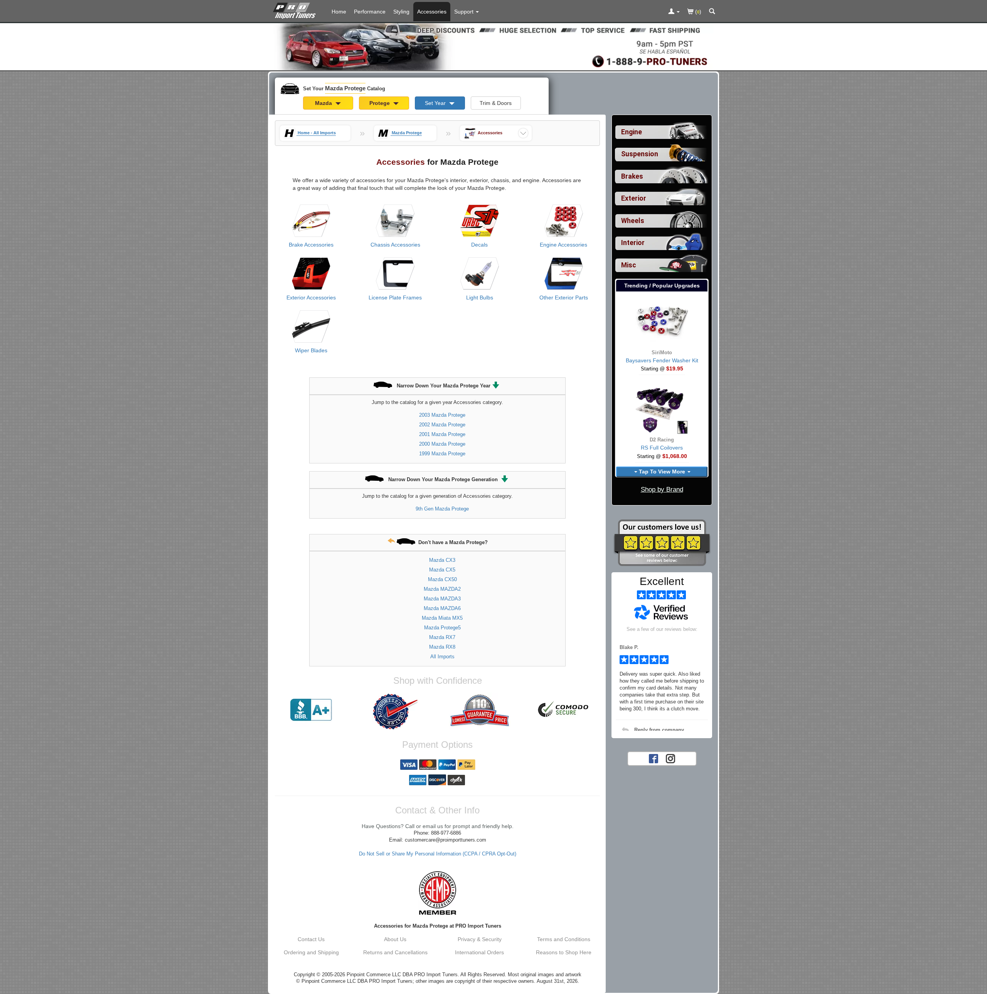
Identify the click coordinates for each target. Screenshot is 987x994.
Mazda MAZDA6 (442, 608)
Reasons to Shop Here (563, 952)
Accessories (431, 11)
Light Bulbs (479, 297)
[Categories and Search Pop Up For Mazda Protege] (712, 12)
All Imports (442, 656)
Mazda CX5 (442, 570)
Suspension (639, 154)
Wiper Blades (311, 350)
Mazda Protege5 (442, 628)
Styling (401, 11)
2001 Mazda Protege (442, 434)
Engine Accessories (563, 245)
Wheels (632, 221)
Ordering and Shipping (311, 952)
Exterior (633, 198)
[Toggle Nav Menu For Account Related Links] (674, 12)
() (697, 11)
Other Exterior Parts (563, 297)
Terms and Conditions (563, 939)
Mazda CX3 (442, 560)
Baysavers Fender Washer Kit (662, 360)
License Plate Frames (395, 297)
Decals (479, 245)
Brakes (632, 176)
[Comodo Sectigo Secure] (563, 710)
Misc (628, 265)
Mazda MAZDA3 (442, 599)
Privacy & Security (480, 939)
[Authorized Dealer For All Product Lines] (395, 711)
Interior (633, 243)
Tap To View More (662, 471)
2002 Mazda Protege (442, 425)
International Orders (479, 952)
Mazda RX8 (442, 647)
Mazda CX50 (442, 579)
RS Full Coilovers (662, 448)
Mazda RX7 (442, 637)
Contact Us (311, 939)
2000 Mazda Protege (442, 444)
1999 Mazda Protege (442, 453)
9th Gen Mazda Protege (442, 509)
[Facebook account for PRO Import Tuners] (653, 758)
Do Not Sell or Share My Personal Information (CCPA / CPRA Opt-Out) (437, 854)
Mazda (324, 103)
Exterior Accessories (311, 297)
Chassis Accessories (395, 245)
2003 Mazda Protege (442, 415)
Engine (631, 132)
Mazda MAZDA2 (442, 589)
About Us (395, 939)
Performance (370, 11)
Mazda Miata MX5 (442, 618)
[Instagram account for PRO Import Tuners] (670, 758)
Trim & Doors (496, 103)
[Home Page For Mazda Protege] (296, 9)
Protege (380, 103)
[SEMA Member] (437, 893)
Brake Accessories (311, 245)
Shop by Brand (662, 489)
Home (339, 11)
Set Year (436, 103)
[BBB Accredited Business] (311, 710)
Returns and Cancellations (395, 952)
